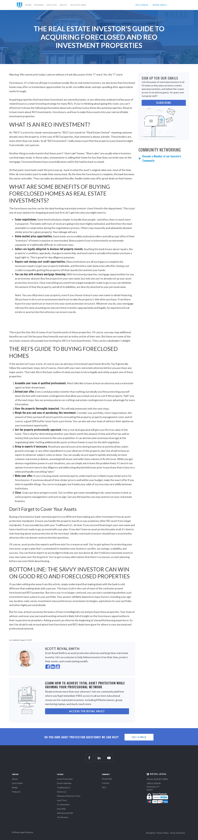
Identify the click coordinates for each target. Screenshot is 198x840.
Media (15, 787)
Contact (105, 783)
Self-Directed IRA (65, 813)
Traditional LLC (63, 787)
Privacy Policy (162, 833)
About (63, 5)
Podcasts (16, 791)
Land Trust (62, 800)
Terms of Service (177, 833)
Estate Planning (64, 783)
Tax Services (62, 817)
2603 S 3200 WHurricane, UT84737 (154, 786)
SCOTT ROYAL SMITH (62, 649)
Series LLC (61, 791)
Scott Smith (17, 783)
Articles (52, 5)
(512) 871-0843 (78, 5)
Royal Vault (107, 779)
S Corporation (63, 804)
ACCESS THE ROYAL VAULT (87, 711)
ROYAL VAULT (160, 5)
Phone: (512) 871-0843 (157, 779)
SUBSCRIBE (163, 102)
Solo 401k (61, 809)
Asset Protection (65, 779)
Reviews (39, 5)
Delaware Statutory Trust (68, 796)
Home (28, 5)
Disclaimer (150, 833)
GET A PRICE (141, 5)
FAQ (104, 787)
